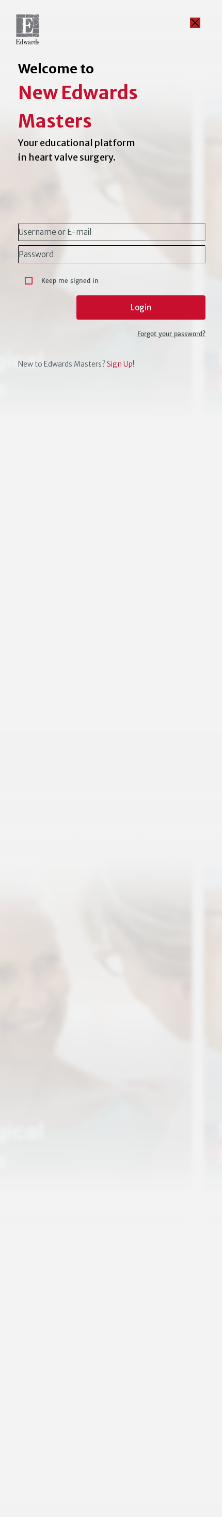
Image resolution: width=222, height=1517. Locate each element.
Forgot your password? (171, 334)
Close (195, 23)
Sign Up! (120, 364)
